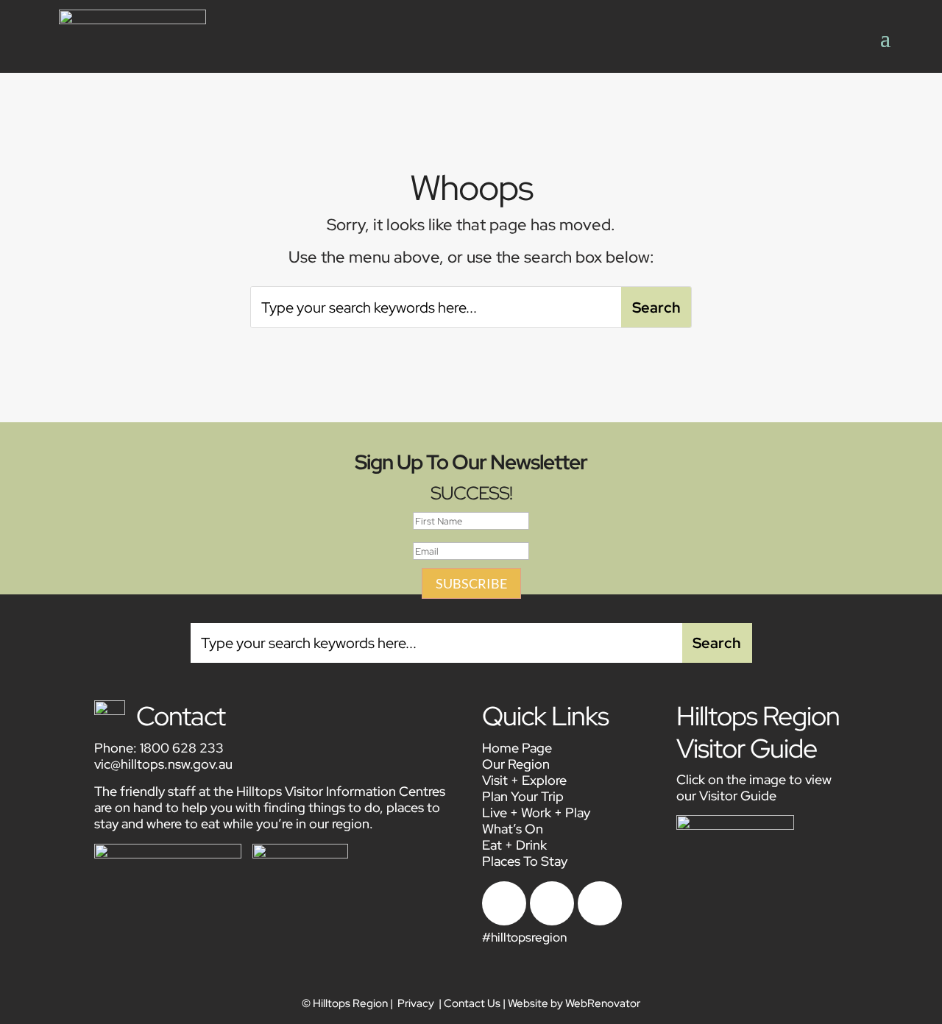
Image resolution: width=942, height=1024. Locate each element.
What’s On (512, 828)
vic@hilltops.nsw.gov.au (163, 763)
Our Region (516, 763)
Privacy (415, 1003)
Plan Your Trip (523, 796)
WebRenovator (602, 1003)
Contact (180, 715)
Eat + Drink (514, 844)
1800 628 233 (182, 747)
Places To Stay (524, 861)
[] (552, 921)
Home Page (517, 747)
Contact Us (472, 1003)
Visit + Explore (524, 780)
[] (600, 921)
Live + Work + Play (536, 812)
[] (504, 921)
